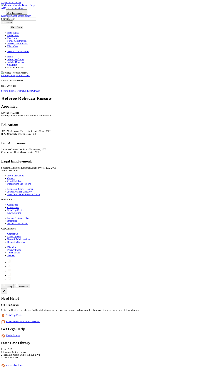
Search (4, 18)
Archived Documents (17, 223)
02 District (12, 65)
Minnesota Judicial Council (20, 189)
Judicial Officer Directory (19, 191)
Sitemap (11, 255)
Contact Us (12, 234)
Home (10, 56)
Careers (11, 178)
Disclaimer (12, 247)
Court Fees (12, 204)
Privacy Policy (14, 250)
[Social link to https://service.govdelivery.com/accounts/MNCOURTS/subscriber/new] (9, 275)
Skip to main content (11, 2)
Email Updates (14, 236)
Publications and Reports (19, 183)
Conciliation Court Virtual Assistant (23, 321)
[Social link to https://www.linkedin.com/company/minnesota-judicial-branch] (9, 279)
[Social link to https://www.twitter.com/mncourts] (9, 266)
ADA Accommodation (12, 8)
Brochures (12, 220)
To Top (9, 287)
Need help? (24, 287)
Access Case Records (17, 43)
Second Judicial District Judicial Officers (20, 91)
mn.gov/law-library (15, 365)
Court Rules (13, 207)
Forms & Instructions (17, 41)
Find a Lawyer (13, 335)
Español (5, 16)
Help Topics (13, 32)
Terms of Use (13, 252)
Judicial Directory (15, 62)
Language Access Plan (18, 218)
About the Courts (15, 59)
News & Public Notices (18, 239)
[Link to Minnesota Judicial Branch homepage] (18, 5)
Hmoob (12, 16)
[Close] (4, 290)
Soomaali (20, 16)
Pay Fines (12, 38)
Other (28, 16)
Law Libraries (14, 213)
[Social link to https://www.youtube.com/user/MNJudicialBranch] (9, 271)
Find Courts (13, 35)
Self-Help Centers (15, 210)
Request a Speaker (16, 242)
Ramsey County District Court (15, 75)
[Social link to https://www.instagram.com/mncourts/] (9, 262)
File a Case (12, 46)
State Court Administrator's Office (23, 194)
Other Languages (14, 13)
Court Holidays (14, 181)
